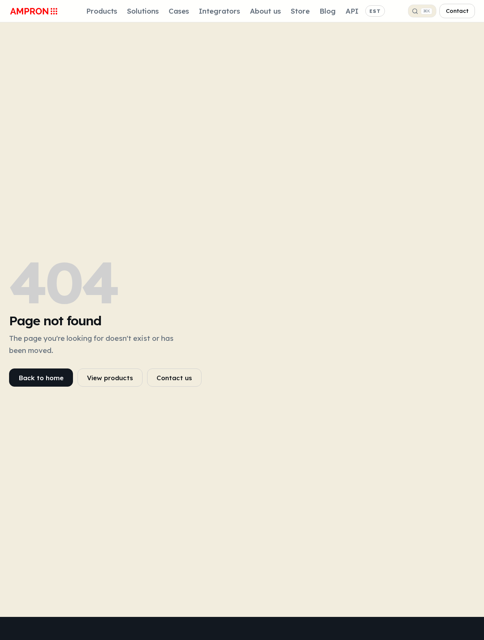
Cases (179, 11)
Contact (457, 10)
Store (300, 11)
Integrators (219, 11)
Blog (328, 11)
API (352, 11)
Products (101, 11)
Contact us (174, 378)
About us (265, 11)
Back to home (41, 378)
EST (375, 11)
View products (110, 378)
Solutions (143, 11)
